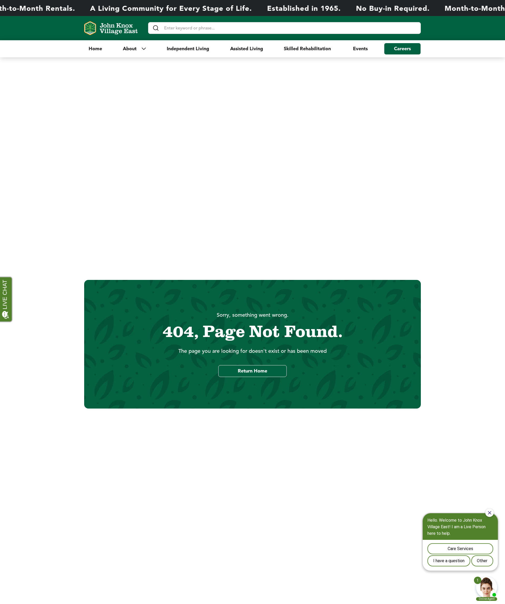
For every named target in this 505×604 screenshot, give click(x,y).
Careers (402, 49)
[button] (134, 48)
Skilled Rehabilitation (308, 49)
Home (95, 49)
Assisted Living (246, 49)
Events (360, 49)
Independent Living (188, 49)
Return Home (252, 371)
